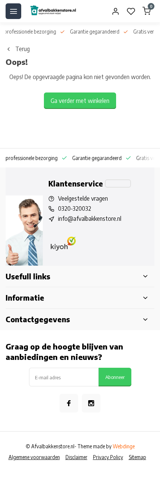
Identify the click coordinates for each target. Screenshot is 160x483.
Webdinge (124, 446)
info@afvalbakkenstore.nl (89, 218)
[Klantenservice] (118, 183)
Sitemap (137, 457)
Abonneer (115, 377)
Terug (22, 49)
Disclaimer (76, 457)
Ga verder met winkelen (80, 100)
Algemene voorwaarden (34, 457)
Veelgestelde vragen (83, 198)
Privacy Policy (108, 457)
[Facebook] (69, 403)
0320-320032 (74, 208)
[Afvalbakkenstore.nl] (53, 11)
